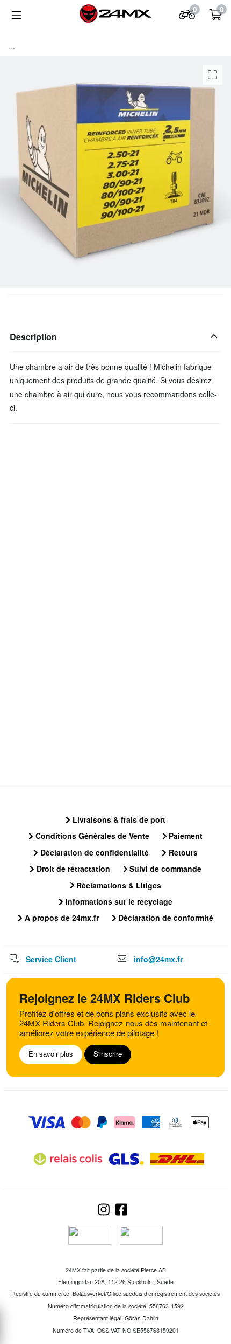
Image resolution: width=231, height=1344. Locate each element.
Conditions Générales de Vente (91, 835)
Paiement (185, 835)
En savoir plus (50, 1054)
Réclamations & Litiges (117, 885)
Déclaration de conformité (164, 917)
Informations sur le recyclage (117, 901)
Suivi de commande (164, 868)
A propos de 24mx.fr (61, 917)
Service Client (51, 959)
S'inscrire (107, 1054)
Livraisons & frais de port (117, 819)
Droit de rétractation (72, 868)
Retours (182, 852)
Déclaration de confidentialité (93, 852)
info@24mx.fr (158, 959)
